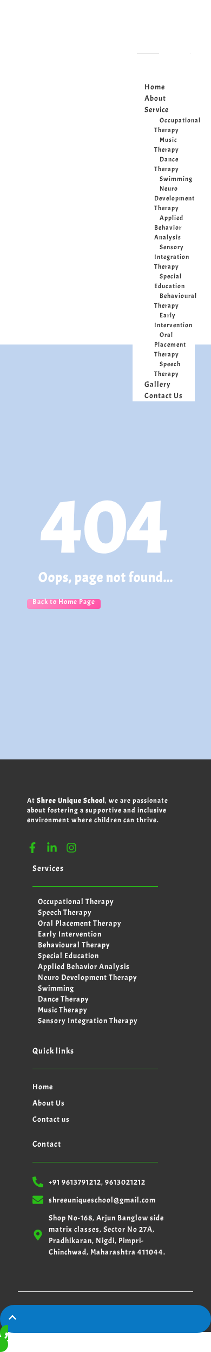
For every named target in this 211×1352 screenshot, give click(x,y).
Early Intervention (173, 320)
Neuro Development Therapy (174, 198)
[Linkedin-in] (52, 847)
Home (42, 1086)
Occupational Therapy (177, 125)
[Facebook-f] (32, 847)
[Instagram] (71, 847)
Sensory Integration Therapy (171, 257)
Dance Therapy (166, 164)
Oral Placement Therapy (170, 344)
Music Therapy (166, 144)
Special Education (169, 281)
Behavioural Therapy (175, 300)
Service (156, 109)
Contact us (51, 1119)
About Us (48, 1103)
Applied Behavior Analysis (168, 227)
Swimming (176, 178)
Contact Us (163, 395)
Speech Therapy (167, 369)
